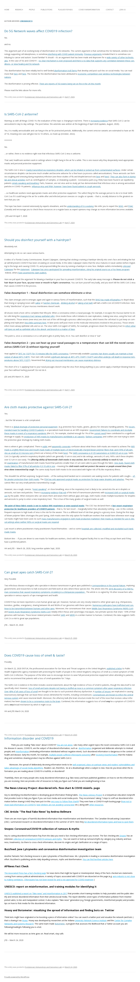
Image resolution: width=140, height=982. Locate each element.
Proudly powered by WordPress (16, 977)
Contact (110, 9)
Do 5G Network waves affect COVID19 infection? (38, 31)
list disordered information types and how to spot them (108, 822)
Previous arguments (93, 54)
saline (37, 303)
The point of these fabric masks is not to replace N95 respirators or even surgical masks (44, 505)
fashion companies (94, 436)
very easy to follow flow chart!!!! (65, 801)
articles (105, 859)
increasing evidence (99, 120)
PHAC (130, 206)
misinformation (22, 751)
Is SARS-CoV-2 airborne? (21, 114)
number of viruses (103, 691)
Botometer (60, 923)
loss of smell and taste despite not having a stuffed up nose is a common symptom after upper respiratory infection (80, 688)
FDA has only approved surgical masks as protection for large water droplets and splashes (84, 479)
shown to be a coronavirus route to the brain (40, 701)
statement (25, 269)
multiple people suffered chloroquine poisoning (70, 754)
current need (99, 433)
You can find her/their (92, 859)
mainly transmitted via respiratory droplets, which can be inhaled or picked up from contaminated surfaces (73, 170)
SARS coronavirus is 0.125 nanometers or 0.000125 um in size (100, 453)
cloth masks (34, 479)
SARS (63, 615)
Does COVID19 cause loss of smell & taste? (34, 655)
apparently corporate (61, 446)
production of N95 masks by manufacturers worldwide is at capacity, (54, 436)
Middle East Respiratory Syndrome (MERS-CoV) (112, 608)
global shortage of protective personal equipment (36, 426)
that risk (62, 492)
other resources (96, 804)
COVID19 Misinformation (89, 9)
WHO (121, 206)
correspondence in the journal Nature (108, 585)
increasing (45, 492)
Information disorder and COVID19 (29, 738)
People (32, 9)
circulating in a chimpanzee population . (68, 592)
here (16, 74)
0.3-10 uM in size (47, 466)
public (45, 446)
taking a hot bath (85, 303)
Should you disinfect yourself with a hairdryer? (37, 240)
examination (12, 463)
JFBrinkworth (26, 21)
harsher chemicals (51, 303)
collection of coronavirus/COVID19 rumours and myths (37, 839)
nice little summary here (35, 322)
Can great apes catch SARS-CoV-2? (28, 572)
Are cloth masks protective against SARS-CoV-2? (38, 407)
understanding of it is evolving (80, 206)
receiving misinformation (107, 754)
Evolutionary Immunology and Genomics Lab (43, 97)
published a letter (114, 668)
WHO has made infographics (108, 299)
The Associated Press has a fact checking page (25, 873)
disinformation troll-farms (65, 70)
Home (6, 9)
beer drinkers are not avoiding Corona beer (56, 804)
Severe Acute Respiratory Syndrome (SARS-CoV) (29, 611)
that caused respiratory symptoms (35, 592)
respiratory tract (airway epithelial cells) (37, 316)
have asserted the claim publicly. (32, 272)
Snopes (122, 835)
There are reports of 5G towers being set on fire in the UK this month (70, 83)
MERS (72, 615)
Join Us (123, 9)
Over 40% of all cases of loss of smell (21, 691)
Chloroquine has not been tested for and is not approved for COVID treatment (59, 879)
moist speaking (39, 489)
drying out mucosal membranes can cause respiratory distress (73, 360)
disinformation (85, 748)
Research (19, 9)
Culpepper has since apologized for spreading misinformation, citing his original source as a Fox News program (80, 269)
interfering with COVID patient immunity (65, 54)
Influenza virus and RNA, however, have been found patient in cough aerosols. (66, 186)
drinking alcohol (68, 303)
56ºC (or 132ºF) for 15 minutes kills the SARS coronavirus (43, 353)
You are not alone (65, 745)
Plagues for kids (65, 9)
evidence (55, 492)
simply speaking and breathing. (25, 183)
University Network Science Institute (91, 920)
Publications (46, 9)
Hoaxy (25, 920)
